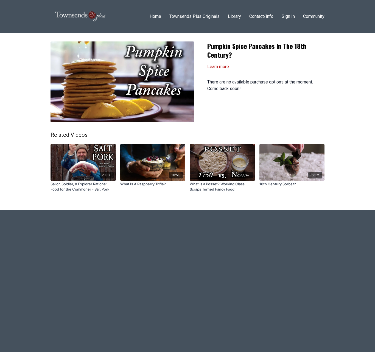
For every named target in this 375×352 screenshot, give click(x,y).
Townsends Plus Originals (194, 16)
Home (155, 16)
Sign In (288, 16)
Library (234, 16)
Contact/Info (261, 16)
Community (313, 16)
